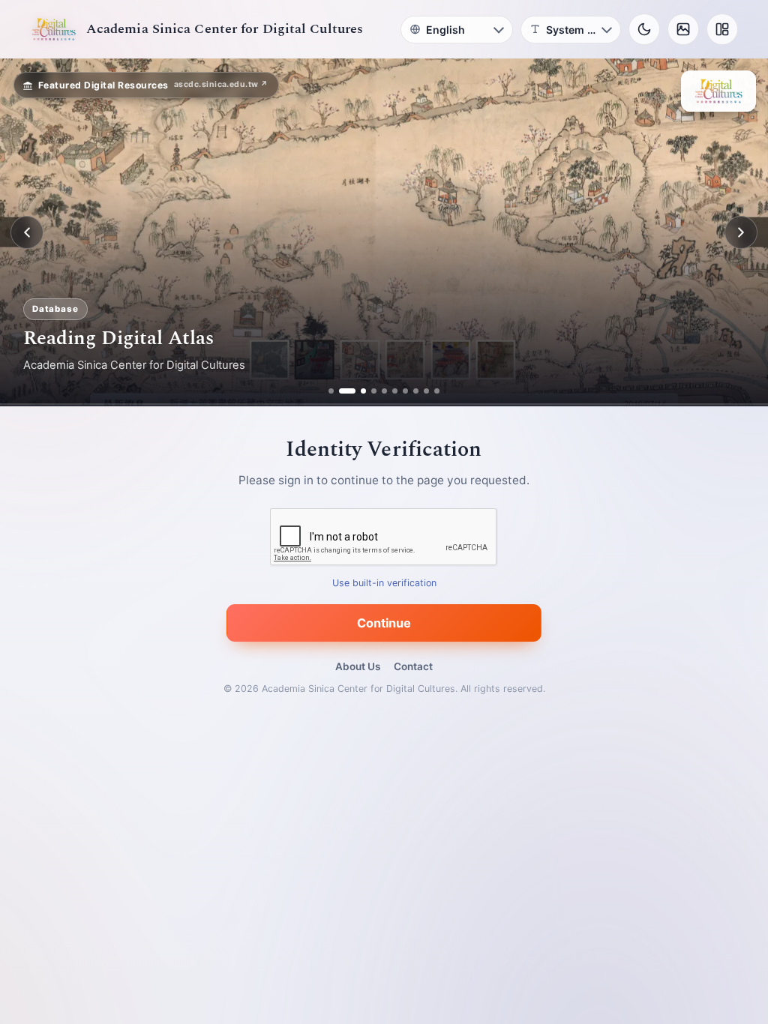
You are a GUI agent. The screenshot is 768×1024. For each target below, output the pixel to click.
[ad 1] (331, 391)
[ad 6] (395, 391)
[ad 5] (384, 391)
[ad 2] (341, 391)
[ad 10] (437, 391)
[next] (741, 232)
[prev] (27, 232)
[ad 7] (405, 391)
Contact (413, 666)
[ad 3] (358, 391)
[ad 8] (415, 391)
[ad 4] (373, 391)
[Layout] (722, 29)
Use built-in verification (384, 583)
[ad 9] (426, 391)
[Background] (683, 29)
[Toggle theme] (644, 29)
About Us (357, 666)
